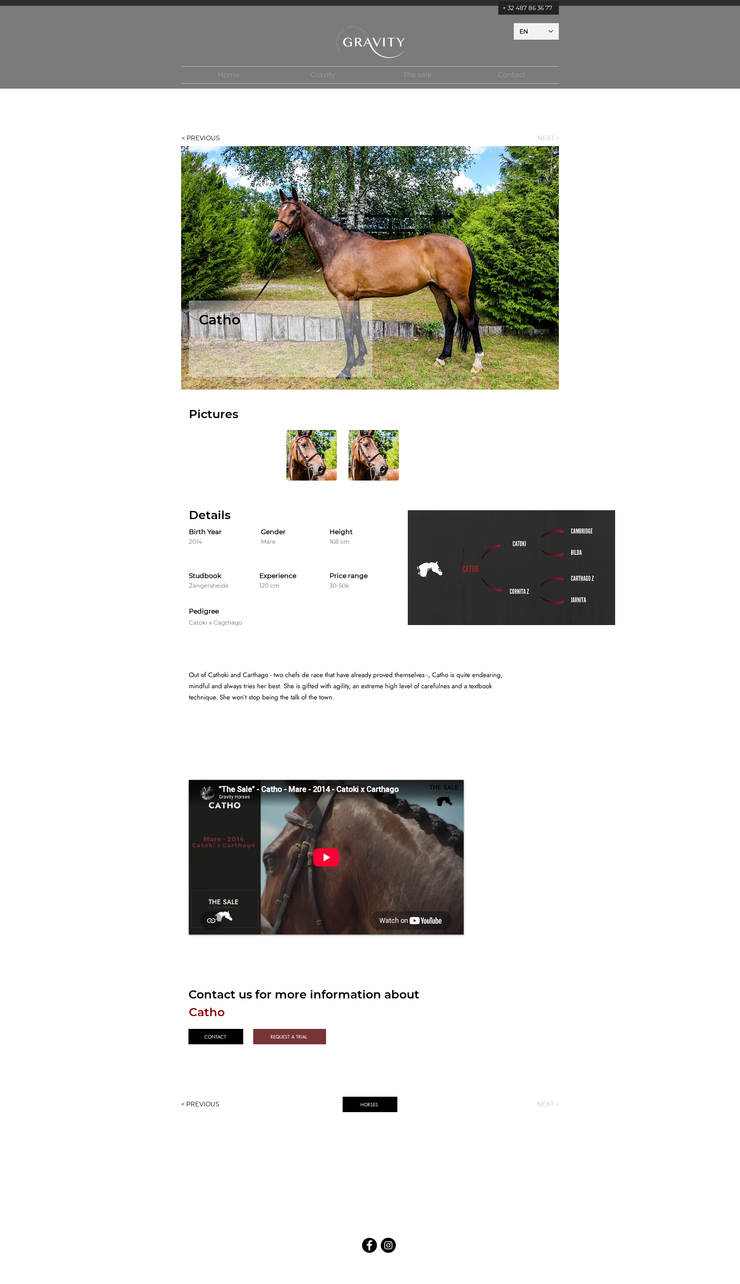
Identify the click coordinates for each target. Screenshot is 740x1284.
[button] (323, 75)
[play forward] (443, 455)
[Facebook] (369, 1245)
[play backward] (296, 455)
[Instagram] (388, 1245)
